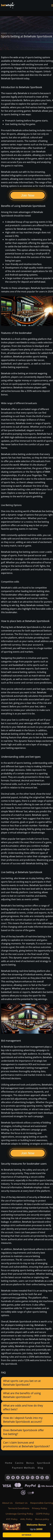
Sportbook (43, 1462)
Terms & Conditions (18, 1508)
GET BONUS (26, 1535)
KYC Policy (12, 1519)
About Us (7, 1503)
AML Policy (26, 1519)
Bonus (30, 1462)
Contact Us (21, 1503)
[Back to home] (8, 5)
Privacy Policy (39, 1508)
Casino (19, 1462)
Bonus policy (42, 1519)
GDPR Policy (43, 1513)
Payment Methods (23, 1467)
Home (8, 1462)
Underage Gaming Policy (19, 1513)
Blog (40, 1467)
